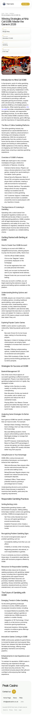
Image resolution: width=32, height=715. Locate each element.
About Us (5, 710)
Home (2, 13)
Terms (15, 710)
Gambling (11, 13)
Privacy (11, 710)
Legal (20, 710)
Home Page (7, 698)
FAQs (21, 698)
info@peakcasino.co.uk (10, 701)
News (7, 13)
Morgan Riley (6, 31)
